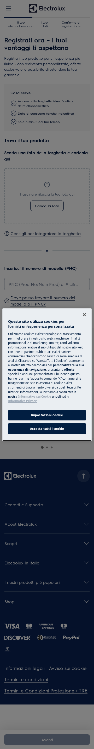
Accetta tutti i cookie (47, 429)
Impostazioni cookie (47, 415)
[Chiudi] (84, 314)
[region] (47, 374)
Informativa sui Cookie (34, 396)
